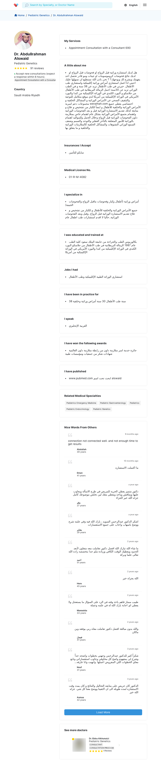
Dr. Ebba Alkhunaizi (99, 738)
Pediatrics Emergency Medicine (81, 403)
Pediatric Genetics (39, 15)
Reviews (107, 751)
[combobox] (30, 5)
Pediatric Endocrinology (78, 409)
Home (21, 15)
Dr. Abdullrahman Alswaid (68, 15)
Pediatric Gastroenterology (113, 403)
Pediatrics (134, 403)
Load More (103, 712)
